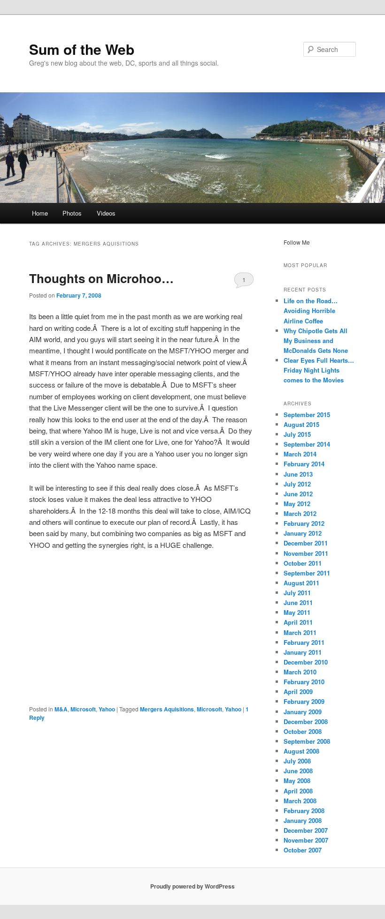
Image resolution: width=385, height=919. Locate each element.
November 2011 (306, 553)
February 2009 (304, 701)
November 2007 (306, 840)
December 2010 (306, 661)
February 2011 (304, 642)
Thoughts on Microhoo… (101, 278)
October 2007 (303, 849)
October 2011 (303, 563)
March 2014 (300, 453)
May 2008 (297, 780)
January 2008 (303, 820)
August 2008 (301, 751)
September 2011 (307, 572)
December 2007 (306, 830)
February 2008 (304, 810)
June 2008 (298, 770)
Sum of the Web (81, 49)
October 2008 (303, 731)
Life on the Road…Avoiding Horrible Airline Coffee (311, 310)
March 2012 (300, 513)
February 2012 (304, 523)
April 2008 (298, 790)
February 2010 (304, 681)
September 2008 (307, 741)
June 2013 (298, 474)
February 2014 (304, 463)
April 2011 (298, 622)
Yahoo (107, 709)
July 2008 (297, 760)
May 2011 (297, 612)
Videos (106, 213)
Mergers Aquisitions (167, 709)
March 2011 (300, 632)
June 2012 (298, 493)
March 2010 (300, 671)
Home (40, 213)
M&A (61, 709)
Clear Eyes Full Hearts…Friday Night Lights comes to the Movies (319, 370)
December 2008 (306, 721)
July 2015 (297, 434)
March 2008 (300, 800)
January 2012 (303, 533)
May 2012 (297, 503)
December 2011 (306, 542)
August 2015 (301, 424)
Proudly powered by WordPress (192, 886)
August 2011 (301, 582)
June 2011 (298, 602)
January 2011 (303, 652)
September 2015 (307, 414)
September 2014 (307, 444)
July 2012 (297, 483)
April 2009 (298, 691)
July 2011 (297, 592)
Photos (72, 213)
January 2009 (303, 711)
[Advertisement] (141, 627)
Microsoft (83, 709)
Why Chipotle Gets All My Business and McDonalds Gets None (316, 340)
